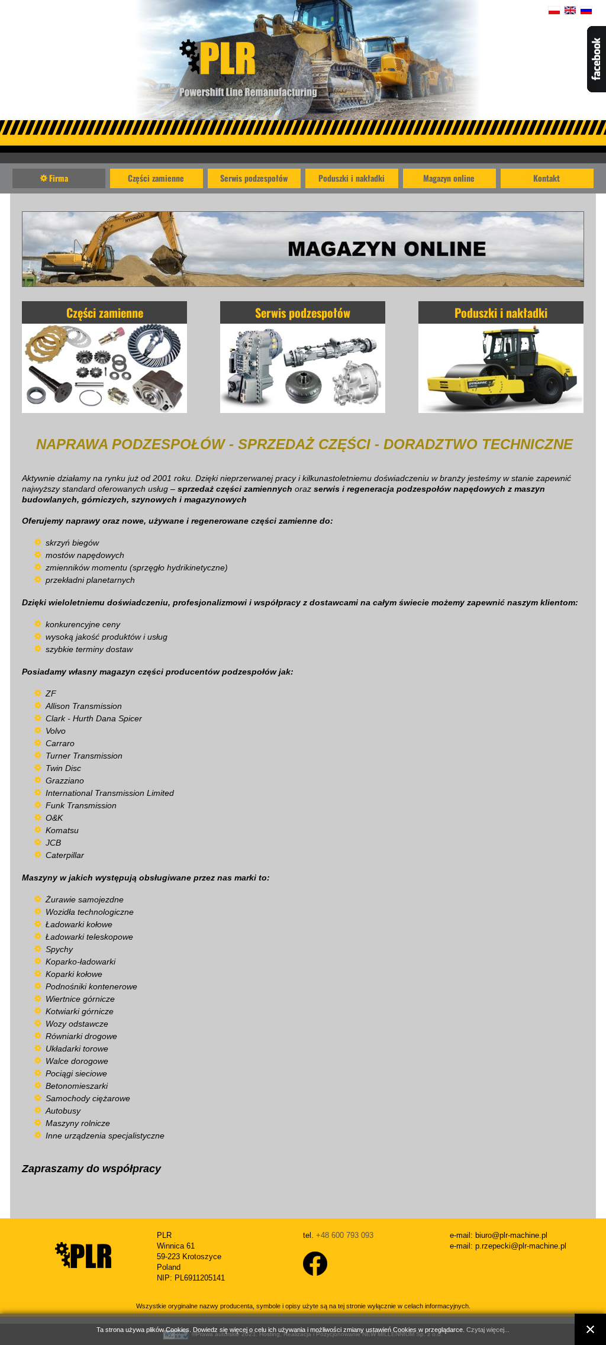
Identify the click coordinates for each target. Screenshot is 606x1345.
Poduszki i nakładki (351, 178)
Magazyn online (449, 178)
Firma (58, 178)
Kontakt (546, 178)
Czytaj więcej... (488, 1329)
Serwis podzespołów (254, 178)
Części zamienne (156, 178)
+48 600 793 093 (344, 1235)
